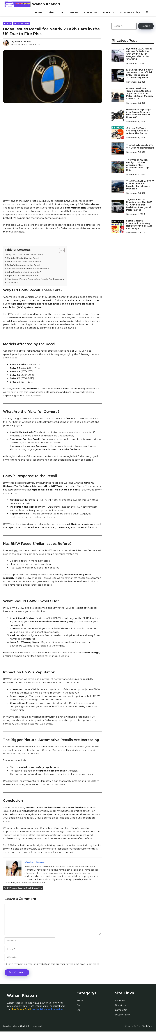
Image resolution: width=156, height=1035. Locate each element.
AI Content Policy (130, 12)
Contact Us (90, 12)
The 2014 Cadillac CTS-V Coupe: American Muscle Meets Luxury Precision (140, 185)
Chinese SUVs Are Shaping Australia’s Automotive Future (137, 131)
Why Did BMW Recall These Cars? (24, 254)
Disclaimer (120, 1005)
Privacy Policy (122, 1014)
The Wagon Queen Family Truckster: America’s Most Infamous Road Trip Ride (137, 164)
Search (146, 25)
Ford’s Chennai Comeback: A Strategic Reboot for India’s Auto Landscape (139, 224)
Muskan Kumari (23, 41)
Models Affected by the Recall (23, 258)
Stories (74, 12)
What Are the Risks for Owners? (24, 261)
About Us (108, 12)
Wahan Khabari (46, 4)
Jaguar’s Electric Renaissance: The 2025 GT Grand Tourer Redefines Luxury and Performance (139, 204)
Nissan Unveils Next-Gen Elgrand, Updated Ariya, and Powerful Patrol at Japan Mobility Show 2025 (139, 93)
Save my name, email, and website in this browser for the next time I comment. (53, 963)
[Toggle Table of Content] (60, 250)
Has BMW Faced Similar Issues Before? (28, 268)
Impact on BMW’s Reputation (22, 275)
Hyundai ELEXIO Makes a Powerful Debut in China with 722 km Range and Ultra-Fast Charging (139, 53)
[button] (147, 12)
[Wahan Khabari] (17, 4)
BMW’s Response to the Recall (23, 265)
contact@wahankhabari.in (47, 1009)
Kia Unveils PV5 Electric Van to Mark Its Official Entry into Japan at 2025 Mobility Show (139, 73)
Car (62, 12)
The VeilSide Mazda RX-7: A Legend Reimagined (140, 146)
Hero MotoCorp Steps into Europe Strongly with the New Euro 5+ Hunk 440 (138, 113)
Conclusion (12, 282)
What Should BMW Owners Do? (24, 272)
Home (38, 12)
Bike (51, 12)
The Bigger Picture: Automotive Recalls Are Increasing (35, 279)
